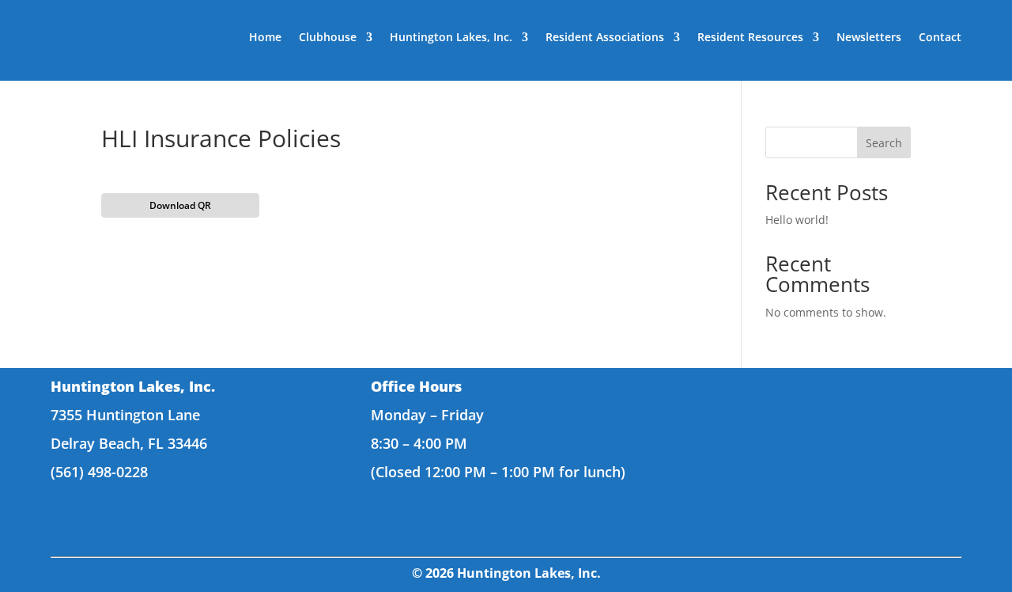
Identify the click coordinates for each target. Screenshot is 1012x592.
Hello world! (797, 219)
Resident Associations (605, 36)
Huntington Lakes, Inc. (451, 36)
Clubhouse (328, 36)
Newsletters (868, 36)
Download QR (180, 205)
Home (265, 36)
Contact (940, 36)
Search (884, 142)
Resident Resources (750, 36)
